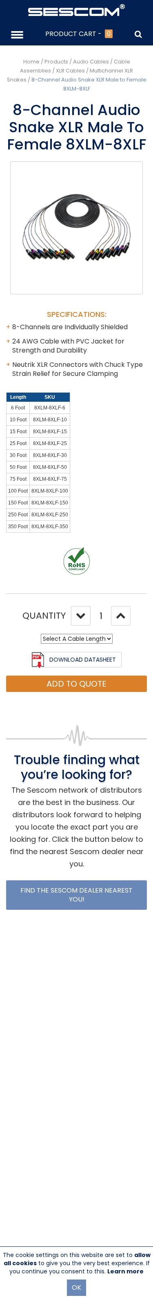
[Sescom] (76, 9)
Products (56, 62)
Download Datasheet (82, 660)
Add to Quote (76, 684)
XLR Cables (70, 71)
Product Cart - (78, 33)
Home (31, 62)
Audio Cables (91, 62)
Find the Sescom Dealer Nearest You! (76, 895)
